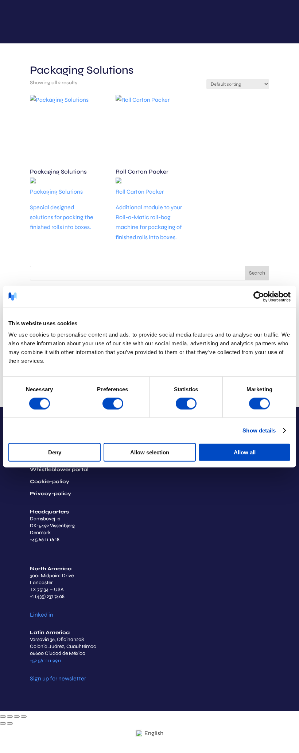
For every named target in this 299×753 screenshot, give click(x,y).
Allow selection (149, 452)
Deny (54, 452)
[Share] (17, 716)
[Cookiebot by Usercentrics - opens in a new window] (259, 296)
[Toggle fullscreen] (10, 716)
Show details (259, 430)
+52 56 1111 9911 (45, 660)
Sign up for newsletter (58, 678)
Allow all (245, 452)
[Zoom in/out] (3, 716)
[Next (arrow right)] (10, 723)
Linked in (41, 614)
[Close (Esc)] (24, 716)
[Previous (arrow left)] (3, 723)
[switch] (112, 403)
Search (257, 273)
